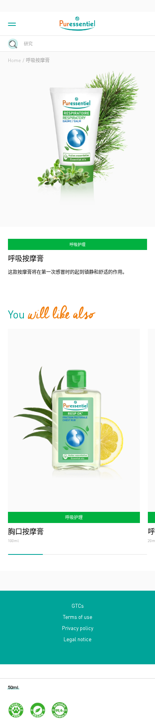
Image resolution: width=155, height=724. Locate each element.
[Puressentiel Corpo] (77, 23)
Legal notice (77, 639)
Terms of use (77, 616)
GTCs (78, 605)
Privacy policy (77, 627)
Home (14, 60)
